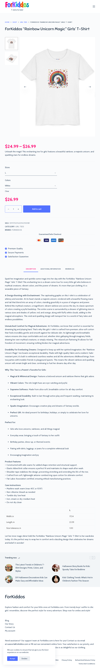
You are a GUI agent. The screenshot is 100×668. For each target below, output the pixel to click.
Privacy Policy (67, 660)
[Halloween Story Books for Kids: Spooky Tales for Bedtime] (56, 568)
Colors (8, 180)
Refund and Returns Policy (85, 660)
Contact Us (10, 627)
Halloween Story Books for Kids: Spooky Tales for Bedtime (76, 568)
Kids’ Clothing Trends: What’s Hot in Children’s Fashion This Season (77, 579)
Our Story (9, 624)
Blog (7, 620)
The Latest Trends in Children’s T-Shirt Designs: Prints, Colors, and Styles (29, 568)
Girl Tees (19, 227)
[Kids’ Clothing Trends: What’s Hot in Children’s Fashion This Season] (56, 579)
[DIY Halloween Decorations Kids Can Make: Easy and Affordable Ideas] (9, 579)
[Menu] (94, 6)
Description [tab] (31, 269)
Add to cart (36, 209)
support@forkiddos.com (17, 644)
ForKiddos (17, 230)
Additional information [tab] (50, 269)
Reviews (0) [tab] (69, 269)
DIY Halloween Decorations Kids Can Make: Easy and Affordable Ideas (31, 579)
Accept (12, 659)
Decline (24, 659)
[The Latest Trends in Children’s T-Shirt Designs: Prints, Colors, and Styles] (9, 568)
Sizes (7, 167)
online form (56, 644)
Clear (7, 191)
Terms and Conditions (87, 664)
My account (10, 631)
